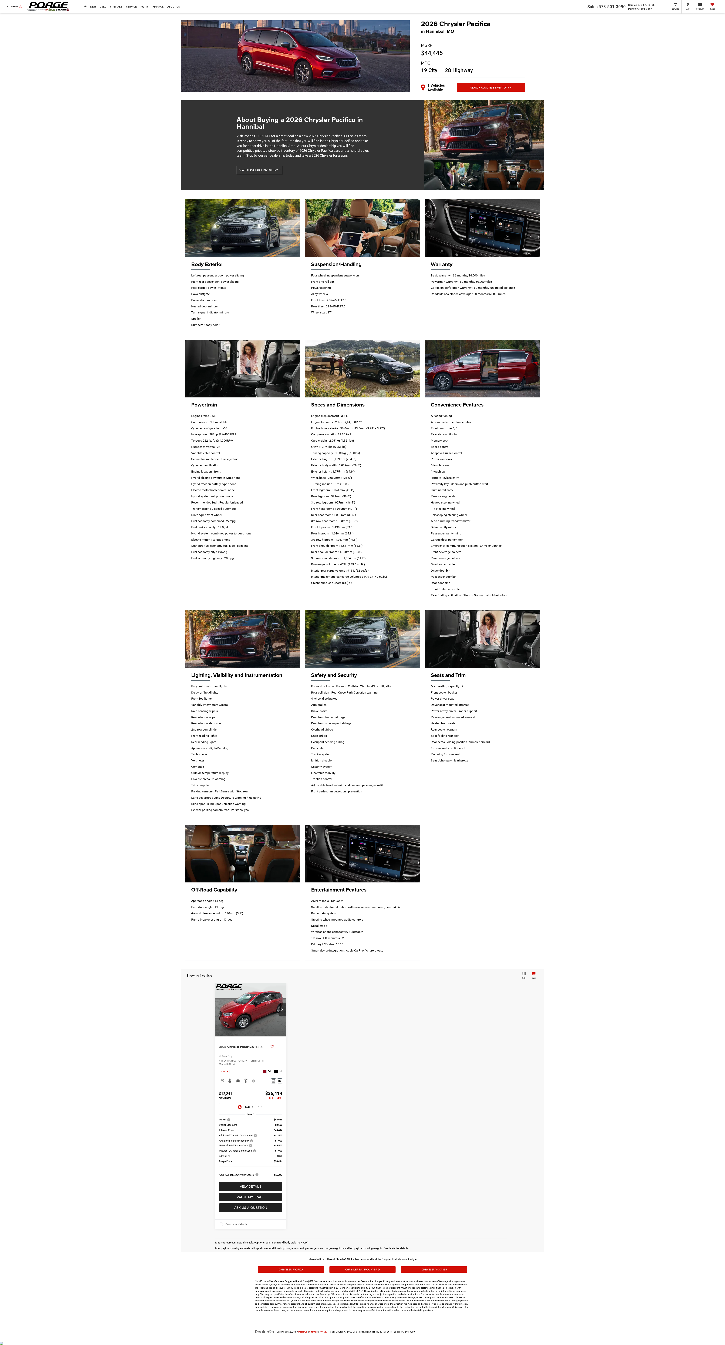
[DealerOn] (264, 1331)
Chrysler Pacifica (291, 1269)
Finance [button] (158, 6)
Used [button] (103, 6)
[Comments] (273, 1080)
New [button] (93, 6)
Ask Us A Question (250, 1207)
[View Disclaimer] (253, 1081)
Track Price (253, 1107)
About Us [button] (173, 6)
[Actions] (279, 1046)
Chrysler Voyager (434, 1269)
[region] (250, 1149)
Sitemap (313, 1331)
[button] (282, 1009)
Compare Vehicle (236, 1224)
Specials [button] (116, 6)
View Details (250, 1186)
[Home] (85, 6)
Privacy (323, 1331)
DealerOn (303, 1331)
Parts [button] (144, 6)
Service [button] (131, 6)
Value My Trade (251, 1197)
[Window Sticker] (279, 1080)
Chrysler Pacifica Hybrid (362, 1269)
